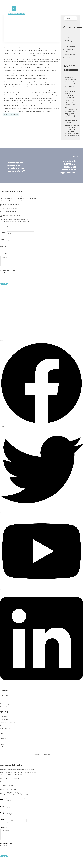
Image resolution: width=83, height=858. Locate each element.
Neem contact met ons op (8, 750)
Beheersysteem (5, 728)
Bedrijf (3, 239)
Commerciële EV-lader (7, 698)
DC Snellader (4, 701)
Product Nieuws (70, 55)
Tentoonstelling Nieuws (70, 51)
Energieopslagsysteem (7, 704)
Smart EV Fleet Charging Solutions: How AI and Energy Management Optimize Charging (71, 92)
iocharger (38, 754)
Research (15, 115)
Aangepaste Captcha (8, 270)
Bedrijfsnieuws (69, 38)
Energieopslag (4, 720)
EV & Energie (69, 41)
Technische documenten (8, 747)
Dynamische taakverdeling (8, 722)
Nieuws (2, 744)
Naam (2, 226)
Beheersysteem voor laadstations (10, 707)
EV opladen (3, 717)
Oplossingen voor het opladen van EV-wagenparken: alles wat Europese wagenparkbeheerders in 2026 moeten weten (72, 130)
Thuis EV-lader (4, 695)
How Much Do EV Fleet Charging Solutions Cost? (70, 102)
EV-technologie (70, 47)
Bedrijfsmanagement (71, 35)
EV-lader (67, 44)
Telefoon (3, 246)
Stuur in (4, 284)
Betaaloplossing (5, 725)
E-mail (3, 233)
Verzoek (3, 254)
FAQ (1, 741)
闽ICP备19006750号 (46, 754)
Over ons (3, 738)
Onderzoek (68, 57)
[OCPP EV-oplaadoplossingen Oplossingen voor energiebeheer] (19, 5)
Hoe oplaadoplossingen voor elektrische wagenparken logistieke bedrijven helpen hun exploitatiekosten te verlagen (71, 115)
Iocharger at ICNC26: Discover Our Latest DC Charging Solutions (71, 81)
